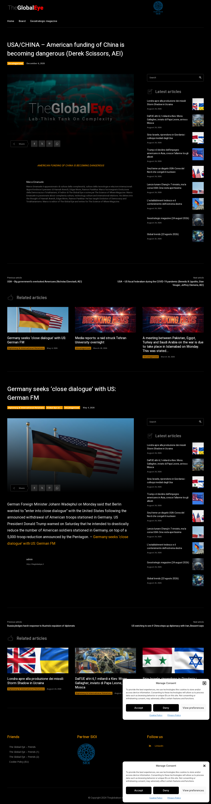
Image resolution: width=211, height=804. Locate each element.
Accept (138, 790)
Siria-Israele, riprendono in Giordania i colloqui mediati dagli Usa (166, 136)
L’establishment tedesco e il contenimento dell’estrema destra (164, 202)
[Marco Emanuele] (15, 192)
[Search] (200, 77)
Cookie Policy (156, 798)
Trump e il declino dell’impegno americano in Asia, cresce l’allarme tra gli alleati (167, 153)
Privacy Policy (174, 798)
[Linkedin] (150, 746)
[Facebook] (34, 143)
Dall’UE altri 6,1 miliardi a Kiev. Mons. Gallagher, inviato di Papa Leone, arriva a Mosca (167, 119)
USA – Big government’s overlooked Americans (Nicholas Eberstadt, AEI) (44, 281)
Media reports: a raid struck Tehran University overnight (100, 340)
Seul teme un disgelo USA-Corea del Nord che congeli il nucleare (165, 170)
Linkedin (159, 745)
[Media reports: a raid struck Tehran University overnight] (105, 320)
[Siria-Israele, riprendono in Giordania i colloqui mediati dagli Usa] (198, 138)
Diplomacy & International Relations (26, 348)
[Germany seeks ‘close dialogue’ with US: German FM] (37, 320)
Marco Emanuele (35, 182)
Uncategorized (15, 63)
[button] (204, 765)
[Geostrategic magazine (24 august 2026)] (198, 220)
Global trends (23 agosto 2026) (163, 234)
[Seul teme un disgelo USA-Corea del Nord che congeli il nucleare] (198, 172)
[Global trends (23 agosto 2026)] (198, 236)
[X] (42, 143)
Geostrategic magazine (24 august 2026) (168, 218)
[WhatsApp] (57, 143)
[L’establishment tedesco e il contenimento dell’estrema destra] (198, 204)
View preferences (193, 790)
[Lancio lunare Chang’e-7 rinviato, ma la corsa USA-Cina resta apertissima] (198, 188)
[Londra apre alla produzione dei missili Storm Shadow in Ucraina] (198, 104)
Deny (166, 790)
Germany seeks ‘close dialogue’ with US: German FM (36, 340)
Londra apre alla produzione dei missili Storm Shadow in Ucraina (166, 102)
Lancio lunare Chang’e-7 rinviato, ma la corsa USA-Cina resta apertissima (166, 186)
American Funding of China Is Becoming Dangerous (70, 165)
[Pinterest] (49, 143)
